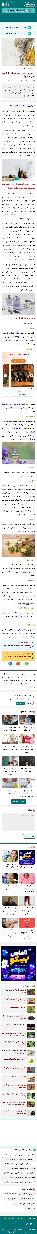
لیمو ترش (21, 630)
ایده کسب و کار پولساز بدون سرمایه (27, 770)
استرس (23, 408)
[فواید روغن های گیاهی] (18, 453)
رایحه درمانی (24, 105)
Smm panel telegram (28, 1198)
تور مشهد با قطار (19, 1203)
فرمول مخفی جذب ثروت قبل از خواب (10, 728)
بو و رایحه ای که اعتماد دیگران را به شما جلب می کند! (27, 793)
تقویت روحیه (18, 616)
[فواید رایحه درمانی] (18, 304)
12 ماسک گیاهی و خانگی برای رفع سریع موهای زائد (20, 1155)
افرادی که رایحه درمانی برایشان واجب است (27, 749)
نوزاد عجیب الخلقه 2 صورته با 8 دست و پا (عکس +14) (10, 911)
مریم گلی (17, 404)
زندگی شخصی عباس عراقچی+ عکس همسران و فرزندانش (21, 1159)
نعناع (23, 524)
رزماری (6, 492)
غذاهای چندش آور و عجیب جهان (10, 887)
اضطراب (32, 432)
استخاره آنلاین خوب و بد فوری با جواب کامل (18, 654)
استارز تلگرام (31, 1203)
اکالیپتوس (5, 592)
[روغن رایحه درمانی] (18, 170)
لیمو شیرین (26, 571)
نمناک (4, 485)
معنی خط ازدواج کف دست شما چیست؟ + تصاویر (10, 771)
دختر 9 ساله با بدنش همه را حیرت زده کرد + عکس (27, 911)
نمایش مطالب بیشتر (18, 801)
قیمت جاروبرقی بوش (12, 1198)
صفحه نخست (30, 1218)
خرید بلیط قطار (30, 1208)
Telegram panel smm (10, 1193)
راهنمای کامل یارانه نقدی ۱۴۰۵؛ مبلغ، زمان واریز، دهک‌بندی (17, 658)
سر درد (26, 603)
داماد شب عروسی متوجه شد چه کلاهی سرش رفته (17, 646)
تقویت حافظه (13, 408)
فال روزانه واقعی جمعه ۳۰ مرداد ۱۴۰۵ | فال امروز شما (27, 933)
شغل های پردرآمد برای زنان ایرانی (27, 728)
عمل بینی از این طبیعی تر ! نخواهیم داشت (11, 866)
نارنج (20, 608)
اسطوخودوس (16, 428)
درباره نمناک (20, 1218)
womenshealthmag (22, 695)
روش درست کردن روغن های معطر (10, 792)
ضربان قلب (31, 439)
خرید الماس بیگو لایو (25, 642)
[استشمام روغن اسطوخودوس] (18, 545)
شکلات (33, 531)
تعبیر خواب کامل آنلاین (27, 1193)
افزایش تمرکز (14, 333)
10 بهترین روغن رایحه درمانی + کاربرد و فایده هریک (18, 74)
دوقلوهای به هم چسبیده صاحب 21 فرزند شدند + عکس (27, 889)
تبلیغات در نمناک (8, 1218)
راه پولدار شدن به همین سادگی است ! (10, 748)
